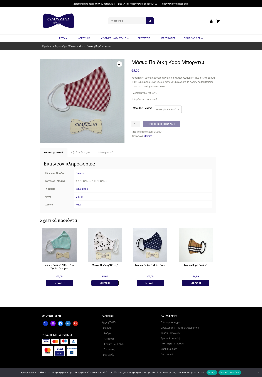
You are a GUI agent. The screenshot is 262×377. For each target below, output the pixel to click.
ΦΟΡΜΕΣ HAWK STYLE (113, 38)
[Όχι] (258, 372)
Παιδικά (80, 173)
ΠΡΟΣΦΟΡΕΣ (168, 38)
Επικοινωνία (167, 354)
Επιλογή (59, 282)
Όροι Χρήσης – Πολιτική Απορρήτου (180, 327)
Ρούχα (107, 333)
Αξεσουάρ (109, 338)
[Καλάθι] (217, 20)
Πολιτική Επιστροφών (172, 343)
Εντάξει (211, 372)
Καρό (78, 204)
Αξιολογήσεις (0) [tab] (80, 152)
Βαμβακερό (82, 188)
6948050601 (150, 3)
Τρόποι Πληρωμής (171, 332)
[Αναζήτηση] (150, 20)
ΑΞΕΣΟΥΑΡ (84, 38)
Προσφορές (107, 354)
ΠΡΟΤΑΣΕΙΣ (144, 38)
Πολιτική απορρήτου (230, 372)
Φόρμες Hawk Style (114, 343)
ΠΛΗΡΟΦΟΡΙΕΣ (192, 38)
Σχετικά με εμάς (169, 348)
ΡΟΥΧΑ (63, 38)
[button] (119, 64)
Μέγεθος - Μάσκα (142, 107)
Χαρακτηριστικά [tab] (53, 152)
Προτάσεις (109, 349)
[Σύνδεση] (211, 21)
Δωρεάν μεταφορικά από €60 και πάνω (93, 3)
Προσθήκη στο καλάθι (161, 124)
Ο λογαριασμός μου (171, 322)
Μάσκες (148, 135)
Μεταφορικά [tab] (105, 152)
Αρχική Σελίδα (108, 322)
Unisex (79, 196)
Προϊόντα (106, 327)
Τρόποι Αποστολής (171, 338)
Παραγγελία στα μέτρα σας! (174, 3)
